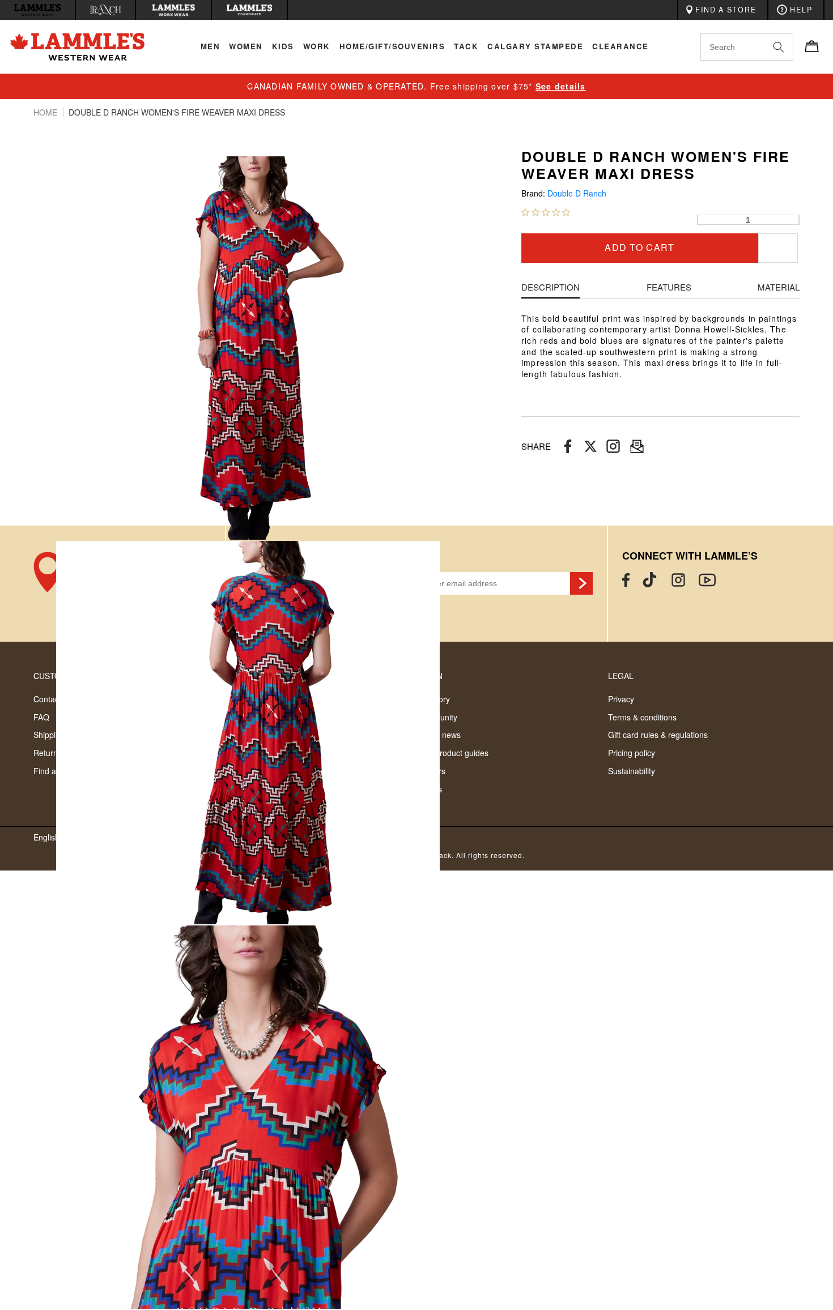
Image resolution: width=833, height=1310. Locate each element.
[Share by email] (613, 446)
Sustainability (631, 770)
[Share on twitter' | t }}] (590, 446)
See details (561, 86)
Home (46, 112)
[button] (545, 211)
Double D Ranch (576, 193)
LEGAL (621, 675)
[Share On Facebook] (567, 446)
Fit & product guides (452, 752)
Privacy (621, 699)
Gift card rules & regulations (658, 734)
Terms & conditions (642, 717)
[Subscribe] (581, 583)
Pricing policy (631, 752)
